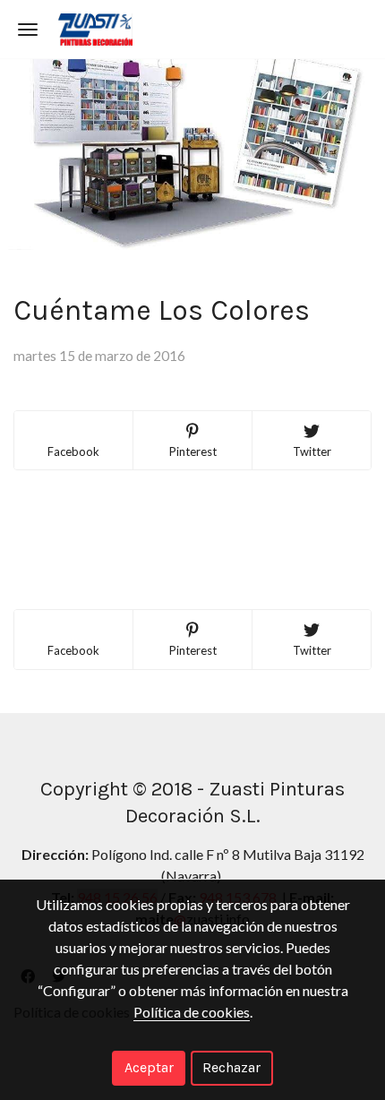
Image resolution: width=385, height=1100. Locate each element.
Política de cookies (191, 1011)
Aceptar (149, 1067)
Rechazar (231, 1067)
